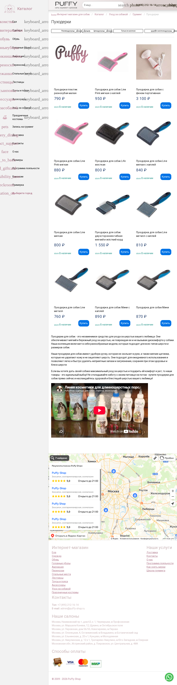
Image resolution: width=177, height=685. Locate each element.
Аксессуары (59, 585)
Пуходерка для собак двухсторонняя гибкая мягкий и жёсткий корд (109, 236)
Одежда (56, 556)
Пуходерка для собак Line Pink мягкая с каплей (110, 91)
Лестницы (57, 577)
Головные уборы (61, 563)
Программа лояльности (160, 563)
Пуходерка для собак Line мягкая (69, 234)
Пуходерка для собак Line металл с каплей (151, 234)
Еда (54, 552)
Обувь (55, 559)
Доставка (152, 552)
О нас (150, 559)
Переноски (58, 570)
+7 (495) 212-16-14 (68, 604)
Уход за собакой (61, 588)
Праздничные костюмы (65, 592)
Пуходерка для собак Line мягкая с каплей (151, 163)
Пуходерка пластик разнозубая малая (65, 91)
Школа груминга (156, 570)
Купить (84, 105)
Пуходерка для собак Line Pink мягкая (69, 163)
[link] (165, 5)
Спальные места (61, 574)
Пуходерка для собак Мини (152, 307)
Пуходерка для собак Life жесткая (110, 163)
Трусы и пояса (60, 581)
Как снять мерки (156, 567)
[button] (145, 5)
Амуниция (58, 567)
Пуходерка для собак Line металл (69, 309)
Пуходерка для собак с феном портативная (150, 91)
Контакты (152, 556)
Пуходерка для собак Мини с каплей (112, 309)
